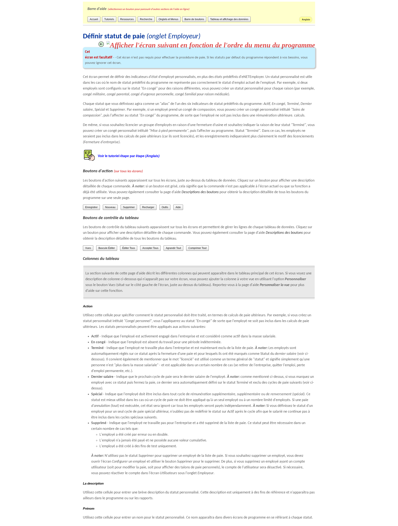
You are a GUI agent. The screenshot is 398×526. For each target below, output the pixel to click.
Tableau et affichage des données (229, 19)
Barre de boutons (194, 19)
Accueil (94, 19)
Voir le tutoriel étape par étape (128, 156)
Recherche (146, 19)
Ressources (127, 19)
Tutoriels (109, 19)
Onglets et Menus (168, 19)
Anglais (305, 19)
